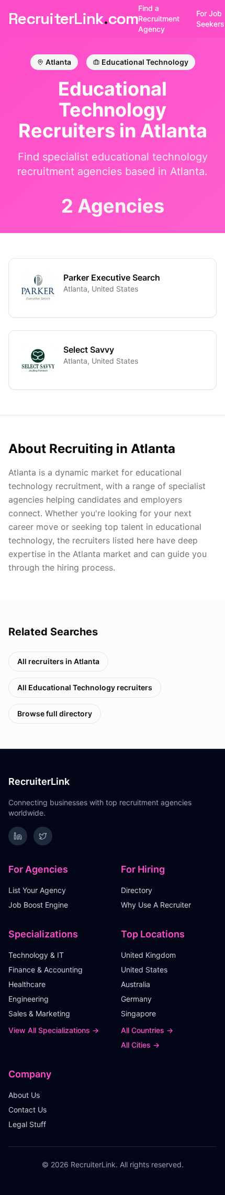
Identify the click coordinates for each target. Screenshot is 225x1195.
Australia (135, 984)
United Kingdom (148, 954)
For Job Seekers (210, 18)
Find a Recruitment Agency (158, 18)
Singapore (138, 1013)
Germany (136, 998)
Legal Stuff (27, 1124)
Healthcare (27, 984)
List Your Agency (37, 890)
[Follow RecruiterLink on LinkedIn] (17, 836)
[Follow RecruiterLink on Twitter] (42, 836)
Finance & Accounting (45, 969)
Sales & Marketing (39, 1013)
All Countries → (147, 1030)
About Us (24, 1094)
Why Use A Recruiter (156, 904)
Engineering (28, 998)
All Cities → (140, 1044)
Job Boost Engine (38, 904)
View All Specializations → (53, 1030)
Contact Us (27, 1109)
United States (144, 969)
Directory (136, 890)
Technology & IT (36, 954)
